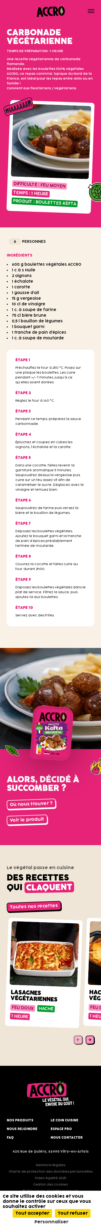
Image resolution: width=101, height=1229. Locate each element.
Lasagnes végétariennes (34, 995)
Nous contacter (67, 1137)
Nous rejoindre (22, 1129)
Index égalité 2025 (50, 1178)
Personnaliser (51, 1221)
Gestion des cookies (50, 1184)
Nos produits (20, 1120)
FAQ (10, 1137)
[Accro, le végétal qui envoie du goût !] (50, 11)
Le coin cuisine (64, 1120)
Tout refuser (73, 1213)
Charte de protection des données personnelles (51, 1171)
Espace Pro (61, 1129)
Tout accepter (32, 1213)
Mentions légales (50, 1165)
